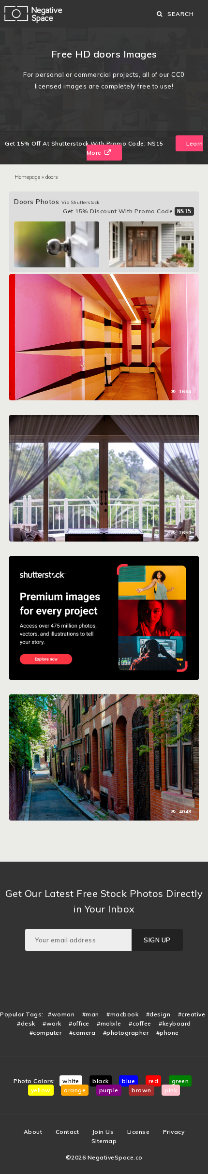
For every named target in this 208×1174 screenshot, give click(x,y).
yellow (41, 1090)
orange (75, 1090)
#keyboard (175, 1023)
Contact (67, 1131)
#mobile (109, 1023)
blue (128, 1081)
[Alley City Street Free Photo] (103, 699)
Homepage (27, 177)
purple (109, 1090)
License (138, 1131)
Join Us (103, 1131)
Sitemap (104, 1141)
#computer (46, 1032)
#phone (167, 1032)
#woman (61, 1014)
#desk (26, 1023)
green (180, 1081)
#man (90, 1014)
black (100, 1081)
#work (52, 1023)
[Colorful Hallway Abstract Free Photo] (103, 279)
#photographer (126, 1032)
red (154, 1081)
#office (79, 1023)
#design (158, 1014)
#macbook (122, 1014)
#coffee (140, 1023)
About (33, 1131)
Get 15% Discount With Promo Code (127, 211)
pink (170, 1090)
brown (141, 1090)
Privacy (174, 1131)
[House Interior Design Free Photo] (103, 420)
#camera (82, 1032)
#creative (192, 1014)
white (70, 1081)
